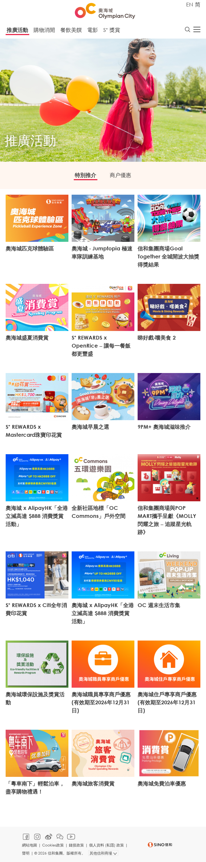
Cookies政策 (53, 845)
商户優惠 (120, 175)
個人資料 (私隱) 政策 (106, 845)
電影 (92, 30)
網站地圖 (29, 845)
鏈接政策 (76, 845)
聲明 (26, 853)
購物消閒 (44, 30)
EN (189, 4)
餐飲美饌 (71, 30)
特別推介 (85, 175)
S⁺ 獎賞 (111, 30)
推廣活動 (17, 30)
